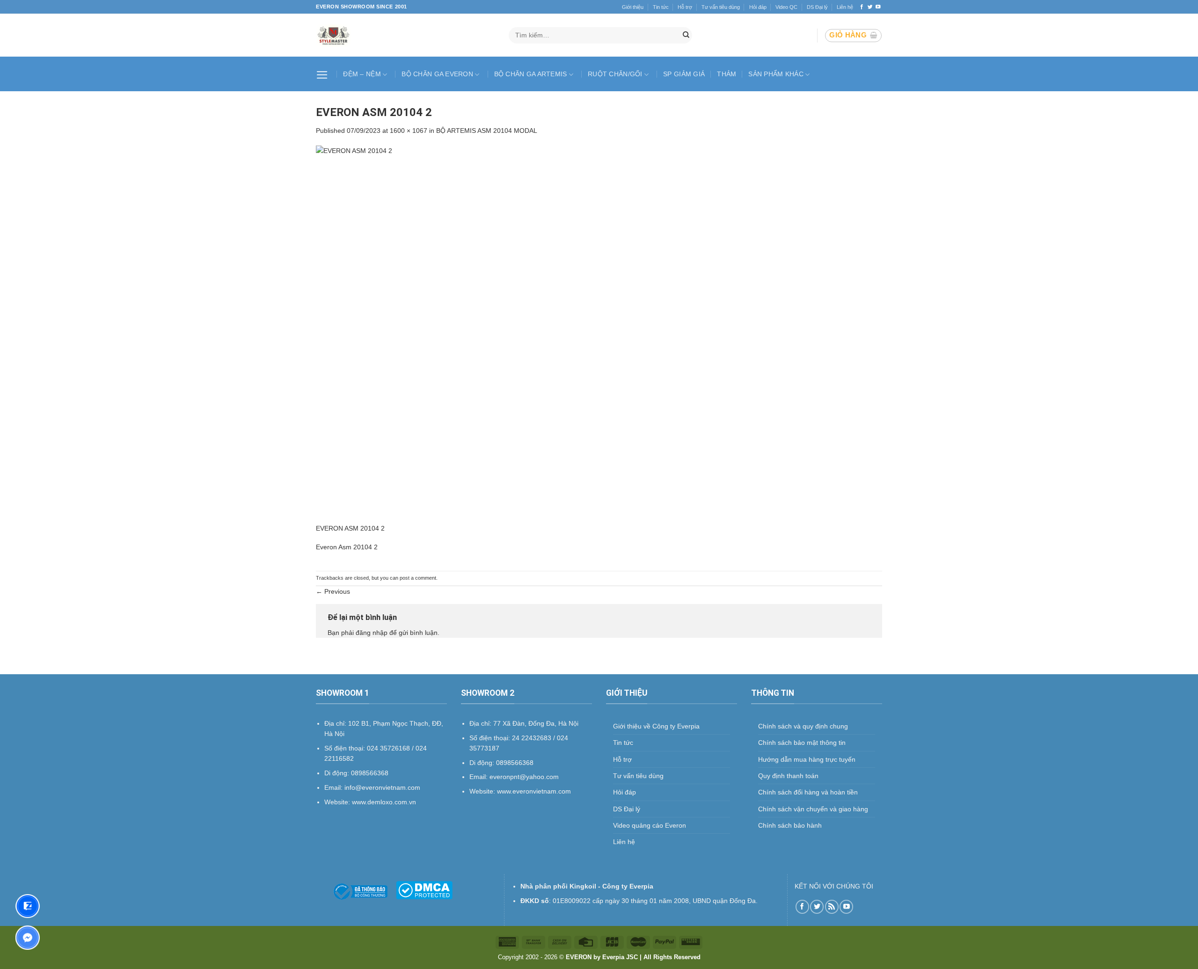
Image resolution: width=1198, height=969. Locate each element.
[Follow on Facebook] (861, 7)
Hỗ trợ (685, 7)
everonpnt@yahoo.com (524, 776)
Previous (333, 591)
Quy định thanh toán (788, 776)
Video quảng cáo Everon (649, 825)
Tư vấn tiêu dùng (720, 7)
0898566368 (514, 762)
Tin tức (661, 7)
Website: (483, 791)
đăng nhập (371, 632)
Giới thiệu (632, 7)
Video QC (786, 7)
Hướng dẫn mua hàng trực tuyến (806, 759)
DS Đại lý (817, 7)
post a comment (418, 578)
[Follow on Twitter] (870, 7)
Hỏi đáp (758, 7)
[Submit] (686, 35)
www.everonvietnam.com (534, 791)
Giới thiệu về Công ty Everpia (656, 726)
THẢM (726, 74)
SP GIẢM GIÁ (684, 74)
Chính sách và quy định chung (803, 726)
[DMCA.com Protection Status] (424, 889)
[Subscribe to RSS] (832, 906)
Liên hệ (845, 7)
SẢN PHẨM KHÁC (776, 74)
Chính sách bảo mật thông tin (802, 742)
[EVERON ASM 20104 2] (599, 333)
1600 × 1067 (408, 130)
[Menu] (323, 74)
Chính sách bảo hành (790, 825)
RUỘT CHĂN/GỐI (615, 74)
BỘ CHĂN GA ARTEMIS (530, 74)
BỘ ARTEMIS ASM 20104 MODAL (486, 130)
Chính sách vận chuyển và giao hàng (813, 809)
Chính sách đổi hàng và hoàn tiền (808, 792)
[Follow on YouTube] (878, 7)
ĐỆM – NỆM (362, 74)
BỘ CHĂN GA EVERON (437, 74)
